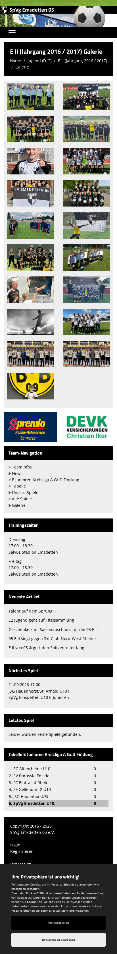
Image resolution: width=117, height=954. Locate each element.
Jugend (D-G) (39, 60)
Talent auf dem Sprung (31, 611)
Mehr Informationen (75, 911)
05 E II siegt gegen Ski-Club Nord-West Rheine (52, 638)
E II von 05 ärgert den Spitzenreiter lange (48, 647)
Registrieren (22, 851)
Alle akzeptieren (58, 922)
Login (15, 844)
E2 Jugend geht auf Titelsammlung (41, 620)
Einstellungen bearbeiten (58, 939)
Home (15, 60)
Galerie (22, 67)
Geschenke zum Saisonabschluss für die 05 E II (53, 629)
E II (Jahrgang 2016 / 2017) (82, 60)
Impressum (21, 864)
